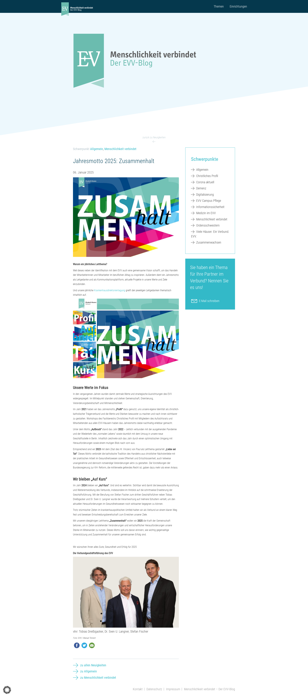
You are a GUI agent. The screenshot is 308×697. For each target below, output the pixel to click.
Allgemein (96, 149)
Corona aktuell (205, 182)
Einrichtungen (238, 6)
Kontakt (138, 689)
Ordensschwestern (208, 225)
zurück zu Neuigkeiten (154, 137)
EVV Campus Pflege (208, 201)
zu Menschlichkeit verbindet (98, 677)
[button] (7, 690)
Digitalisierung (205, 194)
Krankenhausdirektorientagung (109, 290)
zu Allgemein (88, 671)
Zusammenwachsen (208, 242)
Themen (219, 6)
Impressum (173, 689)
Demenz (201, 188)
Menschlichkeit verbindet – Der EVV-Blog (209, 689)
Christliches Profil (207, 176)
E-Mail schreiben (209, 301)
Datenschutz (154, 689)
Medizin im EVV (206, 213)
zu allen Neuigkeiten (93, 665)
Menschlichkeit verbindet (120, 149)
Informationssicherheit (210, 207)
